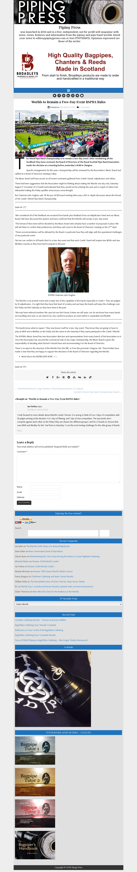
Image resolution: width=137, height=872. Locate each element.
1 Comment (84, 107)
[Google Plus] (63, 95)
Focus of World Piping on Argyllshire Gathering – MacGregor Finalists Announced (51, 640)
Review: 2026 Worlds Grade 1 (45, 561)
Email (19, 492)
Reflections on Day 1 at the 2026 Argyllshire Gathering (39, 630)
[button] (68, 66)
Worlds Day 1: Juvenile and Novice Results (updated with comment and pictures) (57, 586)
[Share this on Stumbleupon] (74, 377)
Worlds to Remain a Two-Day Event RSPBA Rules (68, 102)
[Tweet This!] (47, 377)
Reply (19, 431)
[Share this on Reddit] (69, 377)
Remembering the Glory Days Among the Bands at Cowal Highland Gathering (65, 556)
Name (19, 487)
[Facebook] (59, 95)
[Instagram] (73, 95)
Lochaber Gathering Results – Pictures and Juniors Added (40, 620)
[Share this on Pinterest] (63, 377)
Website (20, 497)
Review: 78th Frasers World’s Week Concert (53, 571)
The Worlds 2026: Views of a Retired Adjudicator (48, 546)
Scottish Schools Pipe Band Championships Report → (98, 392)
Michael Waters (22, 561)
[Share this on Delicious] (90, 377)
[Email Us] (82, 95)
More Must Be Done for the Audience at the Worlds (56, 591)
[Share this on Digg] (79, 377)
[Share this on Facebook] (53, 377)
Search (18, 528)
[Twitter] (54, 95)
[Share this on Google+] (58, 377)
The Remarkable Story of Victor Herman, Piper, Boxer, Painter (57, 581)
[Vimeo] (77, 95)
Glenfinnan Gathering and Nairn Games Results (52, 576)
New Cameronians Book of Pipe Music (45, 551)
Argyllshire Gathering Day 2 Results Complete (35, 625)
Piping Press (69, 27)
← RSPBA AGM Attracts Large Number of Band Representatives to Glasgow (49, 388)
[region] (68, 66)
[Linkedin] (68, 95)
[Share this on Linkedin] (85, 377)
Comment (22, 452)
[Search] (104, 533)
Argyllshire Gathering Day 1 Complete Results (35, 635)
